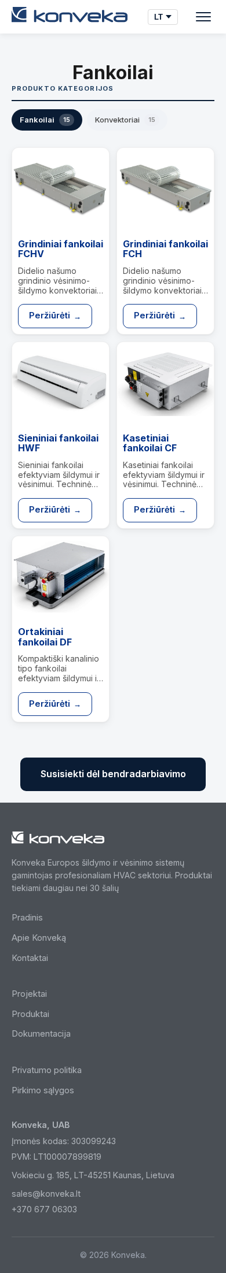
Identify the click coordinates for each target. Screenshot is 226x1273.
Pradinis (27, 917)
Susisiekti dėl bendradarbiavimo (113, 774)
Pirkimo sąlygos (43, 1090)
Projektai (29, 994)
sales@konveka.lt (46, 1193)
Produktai (30, 1014)
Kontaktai (30, 958)
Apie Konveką (39, 938)
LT (158, 17)
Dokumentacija (41, 1034)
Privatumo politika (47, 1070)
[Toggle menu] (203, 17)
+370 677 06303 (44, 1209)
